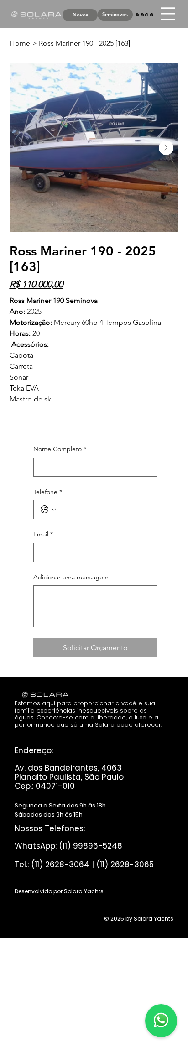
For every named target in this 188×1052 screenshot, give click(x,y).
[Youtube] (146, 14)
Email (43, 534)
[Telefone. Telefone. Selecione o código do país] (48, 509)
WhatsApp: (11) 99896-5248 (68, 845)
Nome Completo (59, 449)
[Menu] (168, 13)
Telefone (47, 492)
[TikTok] (151, 14)
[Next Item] (166, 148)
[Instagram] (137, 14)
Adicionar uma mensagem (71, 577)
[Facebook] (142, 14)
